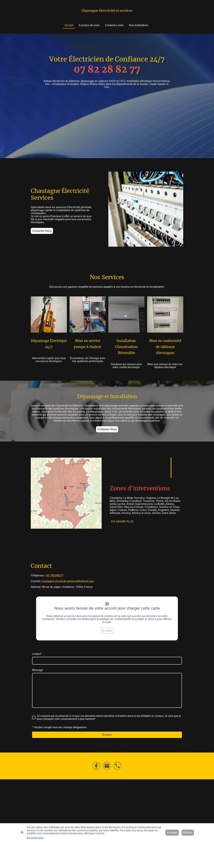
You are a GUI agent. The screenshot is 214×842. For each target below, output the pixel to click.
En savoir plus (35, 837)
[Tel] (118, 766)
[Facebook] (96, 766)
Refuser (187, 832)
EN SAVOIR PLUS (122, 521)
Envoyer (107, 734)
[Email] (107, 766)
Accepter (107, 630)
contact (37, 653)
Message (37, 670)
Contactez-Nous (41, 230)
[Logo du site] (107, 15)
